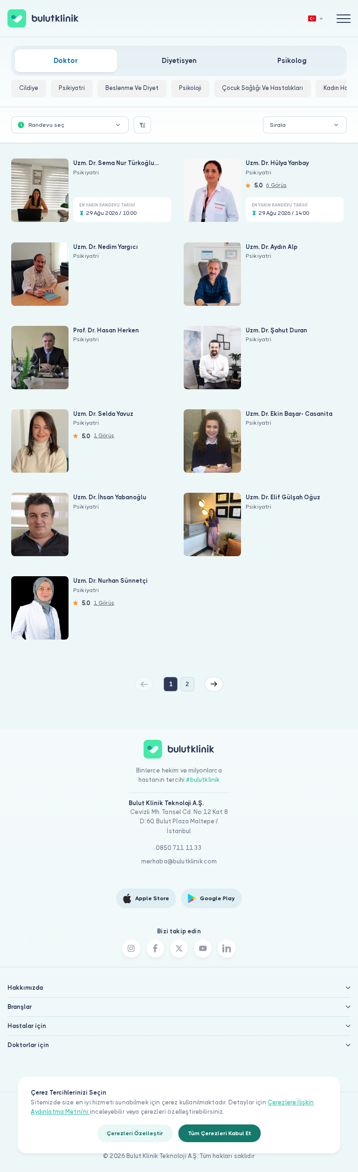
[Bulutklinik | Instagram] (131, 948)
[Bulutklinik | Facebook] (155, 948)
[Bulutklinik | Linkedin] (226, 948)
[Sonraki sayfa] (214, 684)
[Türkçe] (315, 18)
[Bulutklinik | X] (179, 948)
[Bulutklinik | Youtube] (203, 948)
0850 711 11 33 (179, 847)
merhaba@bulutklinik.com (179, 861)
